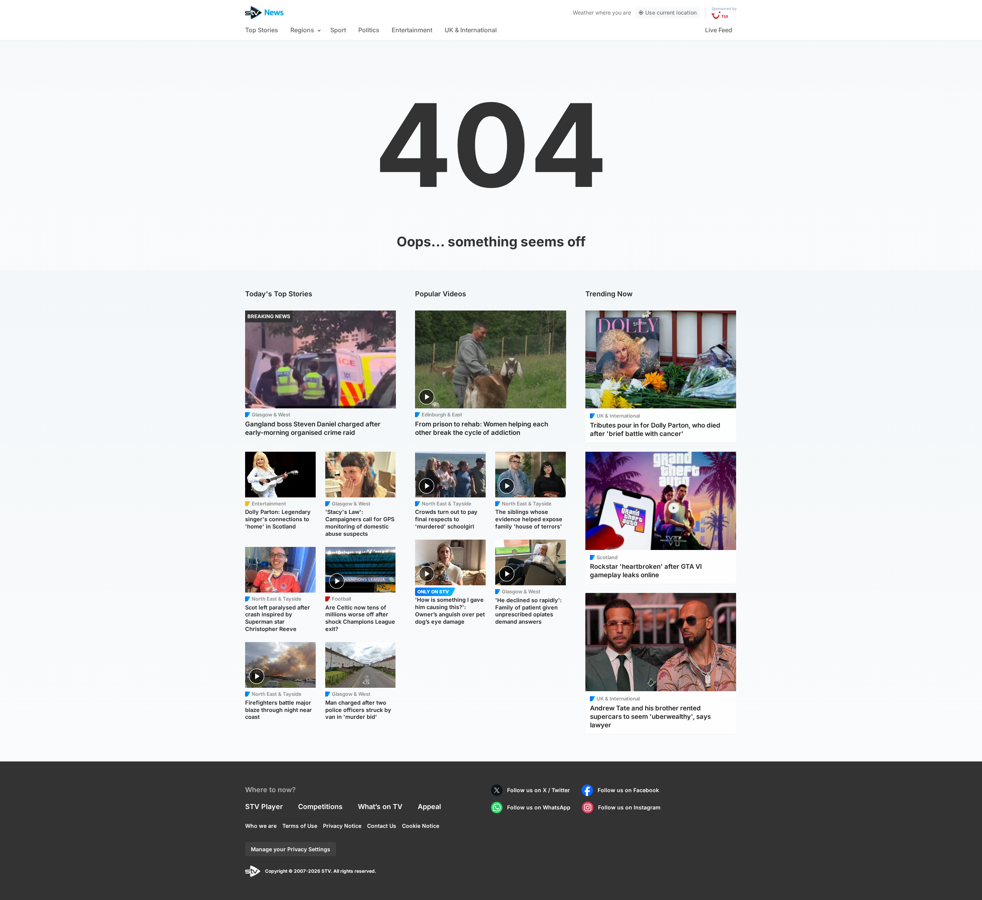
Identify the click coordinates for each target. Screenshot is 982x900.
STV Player (264, 807)
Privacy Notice (342, 825)
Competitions (320, 807)
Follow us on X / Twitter (538, 790)
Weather (583, 12)
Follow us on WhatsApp (538, 807)
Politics (368, 30)
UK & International (471, 30)
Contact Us (381, 825)
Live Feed (718, 30)
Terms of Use (299, 825)
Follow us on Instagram (629, 807)
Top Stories (261, 30)
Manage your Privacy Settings (290, 849)
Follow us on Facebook (628, 790)
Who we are (261, 825)
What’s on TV (380, 807)
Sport (338, 30)
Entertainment (412, 30)
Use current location (671, 12)
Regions (302, 30)
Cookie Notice (420, 825)
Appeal (429, 807)
